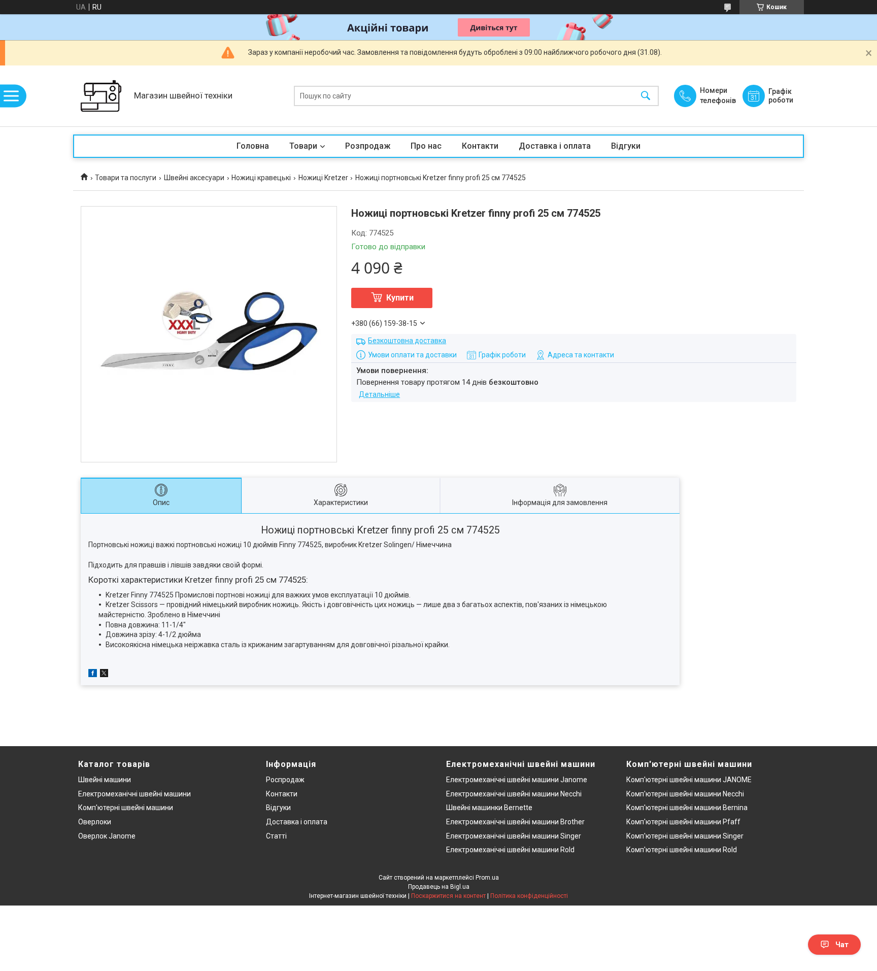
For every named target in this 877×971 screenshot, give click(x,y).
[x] (104, 675)
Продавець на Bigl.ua (438, 886)
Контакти (480, 146)
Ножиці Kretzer (323, 178)
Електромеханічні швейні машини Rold (510, 850)
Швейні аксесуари (194, 178)
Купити (400, 298)
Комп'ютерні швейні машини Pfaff (683, 822)
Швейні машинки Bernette (489, 807)
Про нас (426, 146)
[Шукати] (645, 96)
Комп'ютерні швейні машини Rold (681, 850)
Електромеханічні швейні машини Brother (515, 822)
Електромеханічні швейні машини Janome (516, 780)
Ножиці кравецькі (261, 178)
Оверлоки (94, 822)
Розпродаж (367, 146)
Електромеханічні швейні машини (134, 794)
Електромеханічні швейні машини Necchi (514, 794)
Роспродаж (285, 780)
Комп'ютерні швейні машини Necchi (685, 794)
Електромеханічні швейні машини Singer (513, 836)
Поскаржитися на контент (448, 895)
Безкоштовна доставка (407, 341)
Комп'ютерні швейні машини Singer (685, 836)
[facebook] (92, 675)
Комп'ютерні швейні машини (125, 807)
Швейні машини (104, 780)
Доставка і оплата (555, 146)
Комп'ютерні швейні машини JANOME (689, 780)
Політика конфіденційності (529, 895)
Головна (253, 146)
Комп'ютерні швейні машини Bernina (687, 807)
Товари (303, 146)
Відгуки (625, 146)
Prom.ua (487, 877)
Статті (276, 836)
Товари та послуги (125, 178)
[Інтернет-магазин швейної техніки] (101, 96)
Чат (842, 945)
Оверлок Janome (107, 836)
